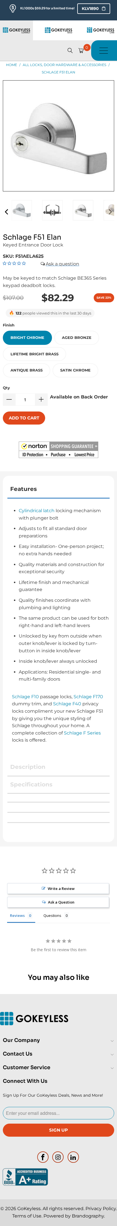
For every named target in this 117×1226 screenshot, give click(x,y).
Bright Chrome (27, 337)
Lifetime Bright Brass (34, 354)
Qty (6, 387)
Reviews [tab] (17, 915)
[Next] (109, 211)
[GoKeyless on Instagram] (58, 1157)
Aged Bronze (76, 337)
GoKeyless (29, 1208)
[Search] (70, 50)
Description (27, 766)
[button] (58, 451)
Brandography (88, 1216)
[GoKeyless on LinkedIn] (73, 1157)
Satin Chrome (75, 370)
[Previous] (7, 211)
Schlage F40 (67, 703)
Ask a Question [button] (61, 902)
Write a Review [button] (61, 888)
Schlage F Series (82, 733)
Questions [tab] (52, 915)
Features (23, 489)
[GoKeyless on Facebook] (43, 1157)
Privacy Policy (100, 1208)
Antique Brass (27, 370)
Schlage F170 (88, 696)
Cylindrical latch (37, 510)
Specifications (31, 784)
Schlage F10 (25, 696)
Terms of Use (26, 1216)
